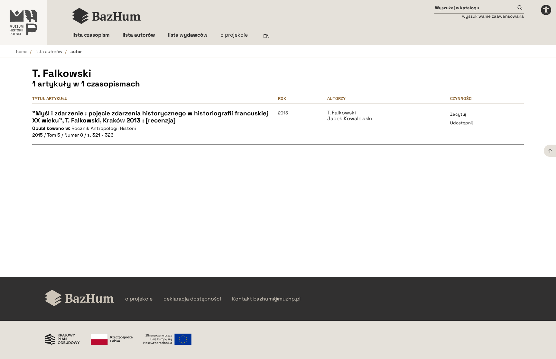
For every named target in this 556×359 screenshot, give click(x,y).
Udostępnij (461, 123)
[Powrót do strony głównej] (79, 299)
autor (76, 51)
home (21, 51)
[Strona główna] (106, 16)
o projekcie (234, 34)
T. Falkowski (341, 113)
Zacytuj (458, 114)
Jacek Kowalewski (349, 118)
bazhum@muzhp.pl (277, 299)
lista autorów (48, 51)
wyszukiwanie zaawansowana (493, 16)
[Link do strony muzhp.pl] (23, 22)
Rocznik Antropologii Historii (103, 128)
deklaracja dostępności (192, 299)
